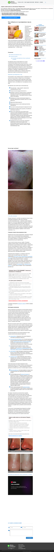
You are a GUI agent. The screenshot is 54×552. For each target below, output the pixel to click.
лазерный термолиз (25, 374)
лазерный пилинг (26, 387)
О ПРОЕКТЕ (20, 547)
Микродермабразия (14, 370)
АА (36, 60)
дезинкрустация (13, 356)
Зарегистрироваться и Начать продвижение (18, 300)
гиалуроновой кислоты (18, 341)
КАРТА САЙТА (20, 544)
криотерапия (12, 351)
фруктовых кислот (17, 256)
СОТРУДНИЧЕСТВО (21, 548)
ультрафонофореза (25, 348)
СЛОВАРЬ (41, 2)
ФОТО (22, 2)
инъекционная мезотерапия (15, 339)
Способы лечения (13, 56)
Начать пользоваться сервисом (11, 17)
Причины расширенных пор (15, 54)
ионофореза (18, 348)
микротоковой (18, 349)
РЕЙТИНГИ (37, 2)
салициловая (24, 256)
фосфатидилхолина (27, 341)
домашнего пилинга (22, 303)
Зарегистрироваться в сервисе (15, 435)
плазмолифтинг (13, 336)
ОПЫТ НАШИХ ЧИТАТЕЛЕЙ (29, 2)
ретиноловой (19, 264)
